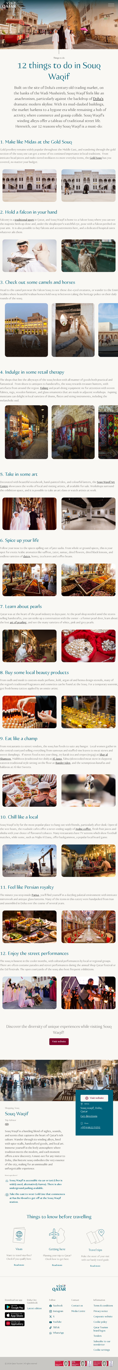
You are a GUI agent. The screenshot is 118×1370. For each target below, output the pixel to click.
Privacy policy (53, 708)
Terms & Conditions (73, 708)
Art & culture (25, 683)
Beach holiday (92, 691)
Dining (73, 691)
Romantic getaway (28, 691)
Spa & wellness (53, 691)
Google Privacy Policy (45, 711)
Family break (75, 683)
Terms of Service (67, 711)
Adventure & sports (50, 683)
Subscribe (59, 719)
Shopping (24, 699)
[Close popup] (103, 646)
